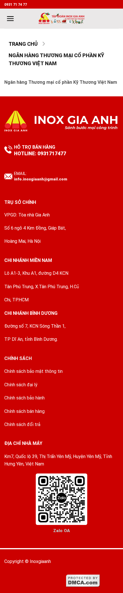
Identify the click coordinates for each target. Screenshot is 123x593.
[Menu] (10, 18)
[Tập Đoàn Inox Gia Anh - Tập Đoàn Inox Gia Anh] (61, 19)
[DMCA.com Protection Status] (83, 580)
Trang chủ (23, 44)
